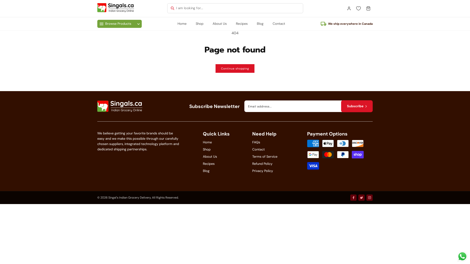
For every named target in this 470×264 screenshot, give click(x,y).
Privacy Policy (262, 171)
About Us (210, 156)
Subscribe (355, 106)
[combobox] (235, 8)
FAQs (256, 142)
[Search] (172, 8)
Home (207, 142)
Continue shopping (235, 68)
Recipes (209, 164)
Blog (206, 171)
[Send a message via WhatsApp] (462, 256)
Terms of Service (264, 156)
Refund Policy (262, 164)
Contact (258, 149)
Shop (207, 149)
